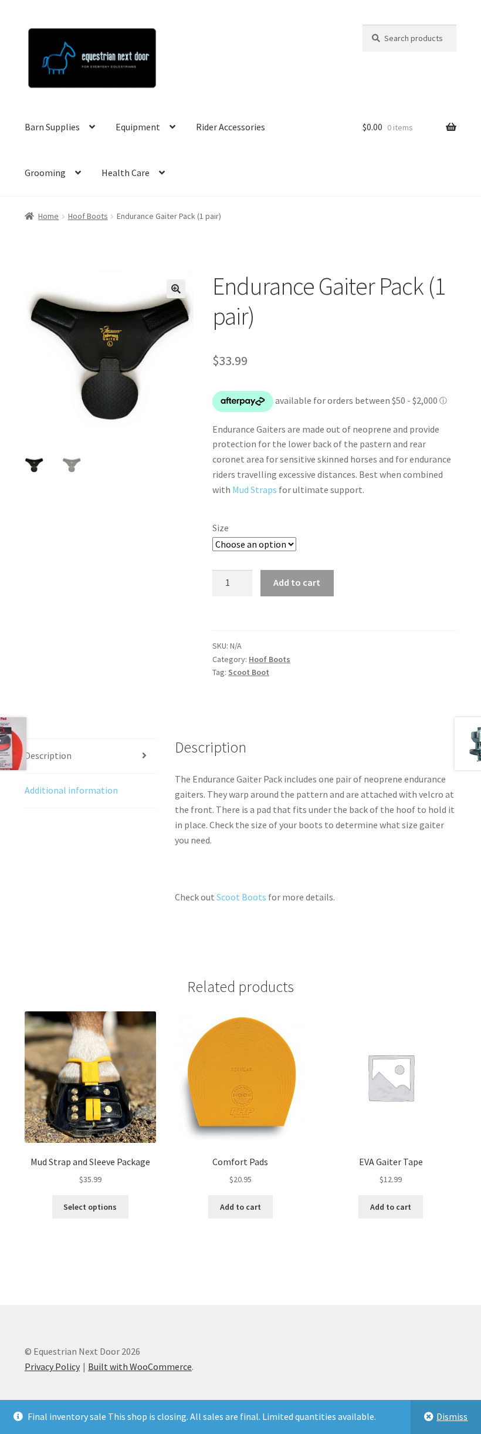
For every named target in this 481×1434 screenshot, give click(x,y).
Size (220, 528)
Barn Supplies (52, 127)
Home (48, 216)
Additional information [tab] (71, 790)
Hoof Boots (88, 216)
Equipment (138, 127)
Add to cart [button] (240, 1207)
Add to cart (296, 582)
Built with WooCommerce (140, 1366)
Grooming (45, 172)
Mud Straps (254, 489)
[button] (176, 288)
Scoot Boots (241, 897)
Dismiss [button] (452, 1416)
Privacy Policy (52, 1366)
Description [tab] (48, 755)
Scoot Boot (248, 672)
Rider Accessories (230, 127)
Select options (90, 1207)
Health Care (125, 172)
